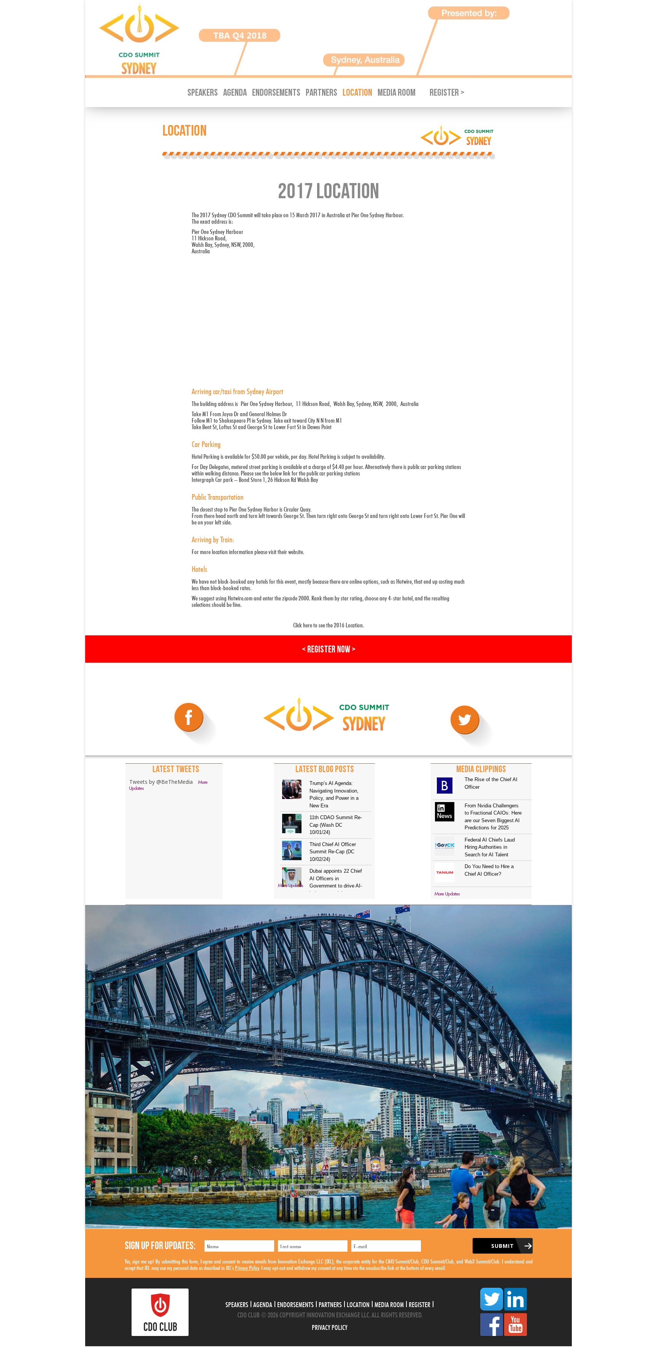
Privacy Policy (247, 1267)
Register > (447, 93)
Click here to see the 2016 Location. (328, 624)
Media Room (397, 93)
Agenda (235, 93)
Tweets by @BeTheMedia (161, 781)
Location (357, 93)
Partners (321, 93)
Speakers (202, 93)
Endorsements (276, 93)
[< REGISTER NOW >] (328, 660)
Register (419, 1304)
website (295, 551)
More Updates (290, 885)
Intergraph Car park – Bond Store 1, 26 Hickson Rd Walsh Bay (255, 478)
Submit (502, 1245)
